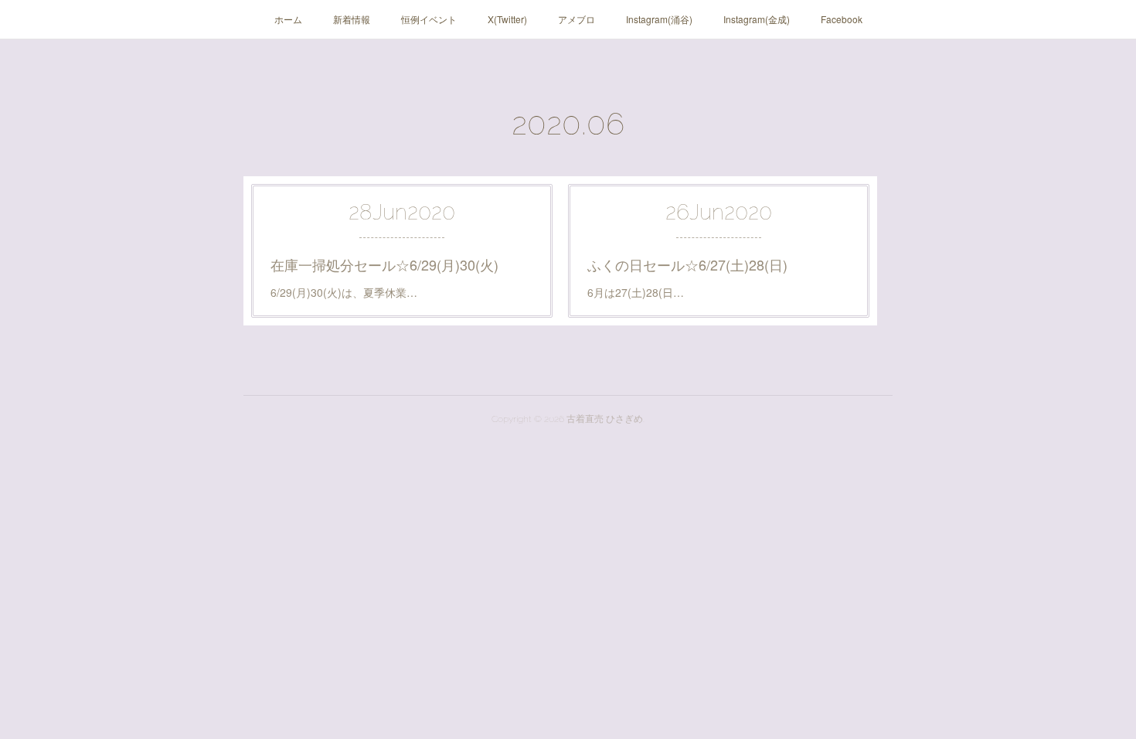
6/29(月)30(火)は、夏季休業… (343, 292)
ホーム (288, 19)
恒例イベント (429, 19)
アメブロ (576, 19)
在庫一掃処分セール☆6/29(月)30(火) (384, 264)
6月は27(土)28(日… (635, 292)
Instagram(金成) (756, 19)
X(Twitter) (507, 19)
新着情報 (351, 19)
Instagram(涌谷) (659, 19)
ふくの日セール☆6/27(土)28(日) (687, 264)
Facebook (841, 19)
